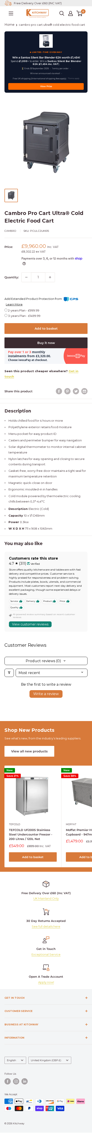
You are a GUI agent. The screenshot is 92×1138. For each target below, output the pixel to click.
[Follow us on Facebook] (7, 1081)
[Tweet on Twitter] (76, 391)
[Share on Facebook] (59, 391)
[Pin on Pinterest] (67, 391)
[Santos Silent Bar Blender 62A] (46, 41)
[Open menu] (11, 13)
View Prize (46, 86)
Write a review (46, 694)
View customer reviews (30, 624)
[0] (79, 13)
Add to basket (46, 328)
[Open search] (61, 13)
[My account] (70, 13)
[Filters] (9, 673)
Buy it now (46, 343)
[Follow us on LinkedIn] (24, 1081)
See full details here (46, 926)
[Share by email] (84, 391)
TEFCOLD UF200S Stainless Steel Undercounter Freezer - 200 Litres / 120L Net (30, 834)
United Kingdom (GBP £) (46, 1060)
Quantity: (11, 277)
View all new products (29, 751)
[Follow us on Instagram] (16, 1081)
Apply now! (46, 982)
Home (9, 25)
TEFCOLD (14, 824)
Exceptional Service (46, 954)
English (11, 1060)
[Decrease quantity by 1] (26, 277)
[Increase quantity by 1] (50, 277)
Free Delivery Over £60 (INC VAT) (38, 3)
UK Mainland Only (46, 898)
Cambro (10, 230)
